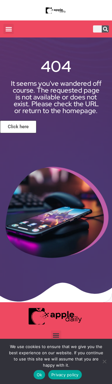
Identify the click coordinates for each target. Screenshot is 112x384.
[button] (8, 29)
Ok (39, 374)
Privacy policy (65, 374)
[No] (104, 361)
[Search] (105, 29)
